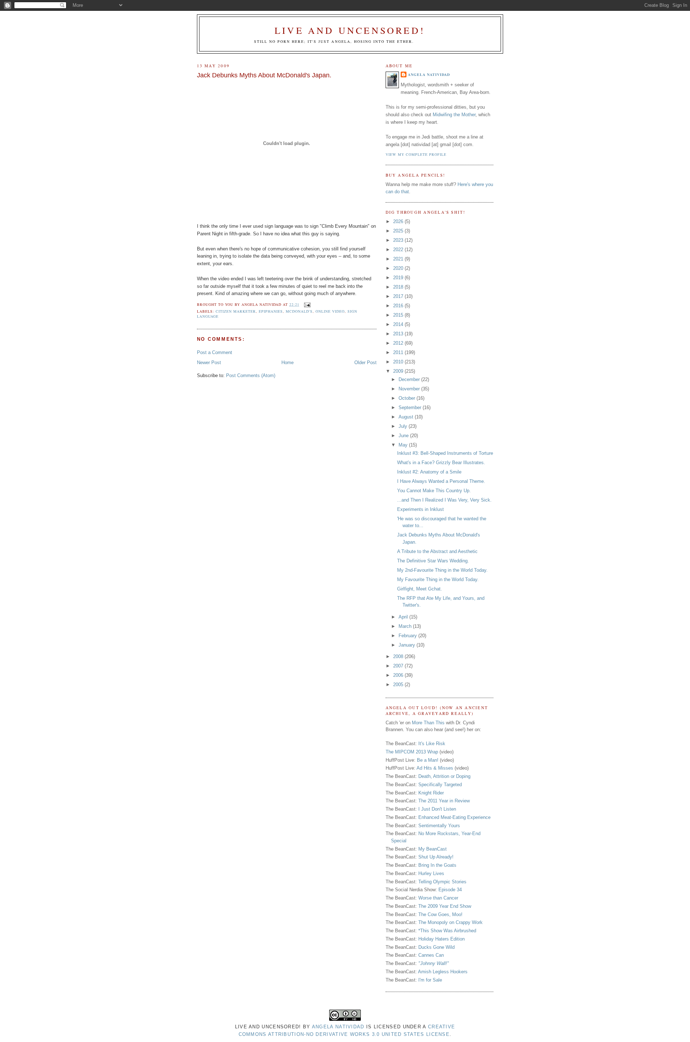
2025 (399, 231)
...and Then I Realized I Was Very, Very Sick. (444, 500)
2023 (399, 240)
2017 (399, 296)
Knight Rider (431, 793)
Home (287, 362)
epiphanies (271, 311)
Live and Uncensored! (350, 30)
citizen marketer (236, 311)
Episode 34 (450, 889)
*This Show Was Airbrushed (447, 930)
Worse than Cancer (438, 898)
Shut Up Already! (436, 857)
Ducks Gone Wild (436, 947)
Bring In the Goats (437, 865)
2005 (399, 684)
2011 (399, 352)
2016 (399, 305)
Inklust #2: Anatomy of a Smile (429, 472)
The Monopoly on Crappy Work (450, 922)
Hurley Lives (431, 873)
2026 (399, 221)
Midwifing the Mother (454, 114)
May (404, 445)
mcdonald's (299, 311)
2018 (399, 287)
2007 (399, 666)
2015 (399, 315)
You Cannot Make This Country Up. (434, 490)
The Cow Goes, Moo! (440, 914)
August (407, 417)
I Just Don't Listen (437, 809)
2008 (399, 656)
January (408, 645)
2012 (399, 343)
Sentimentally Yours (439, 825)
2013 (399, 333)
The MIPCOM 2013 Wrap (412, 752)
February (408, 635)
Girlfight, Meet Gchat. (419, 589)
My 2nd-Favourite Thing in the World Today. (442, 570)
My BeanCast (432, 849)
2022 (399, 249)
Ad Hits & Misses (435, 768)
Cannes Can (431, 955)
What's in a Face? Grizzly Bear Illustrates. (441, 462)
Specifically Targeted (440, 784)
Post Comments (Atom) (250, 375)
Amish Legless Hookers (443, 971)
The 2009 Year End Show (444, 906)
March (406, 626)
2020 (399, 268)
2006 (399, 675)
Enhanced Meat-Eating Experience (454, 817)
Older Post (365, 362)
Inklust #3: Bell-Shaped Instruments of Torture (445, 453)
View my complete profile (416, 154)
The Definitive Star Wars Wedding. (433, 560)
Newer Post (209, 362)
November (410, 388)
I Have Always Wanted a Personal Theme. (441, 481)
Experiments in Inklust (420, 509)
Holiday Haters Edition (441, 939)
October (408, 398)
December (410, 379)
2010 (399, 361)
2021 (399, 259)
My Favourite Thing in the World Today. (438, 579)
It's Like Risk (431, 743)
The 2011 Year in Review (444, 800)
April (404, 617)
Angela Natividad (429, 74)
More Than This (428, 722)
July (404, 426)
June (404, 435)
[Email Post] (306, 304)
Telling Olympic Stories (442, 881)
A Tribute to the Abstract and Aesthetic (437, 551)
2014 (399, 324)
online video (330, 311)
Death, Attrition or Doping (444, 776)
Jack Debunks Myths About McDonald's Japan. (264, 75)
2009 (399, 371)
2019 (399, 277)
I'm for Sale (430, 980)
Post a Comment (214, 352)
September (411, 407)
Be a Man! (427, 760)
